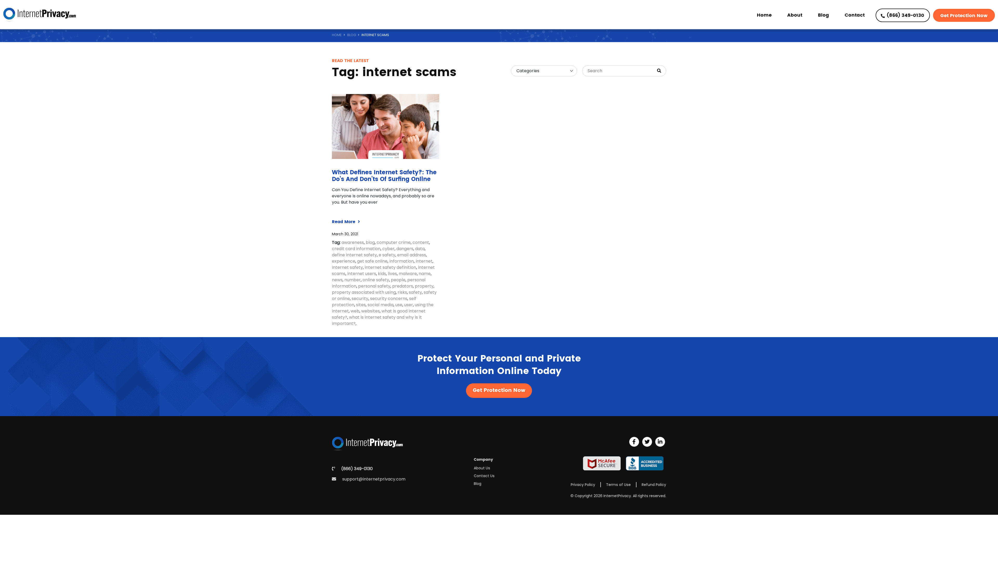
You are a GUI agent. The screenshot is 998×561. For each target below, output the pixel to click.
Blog (823, 15)
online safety (376, 280)
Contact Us (484, 475)
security (360, 299)
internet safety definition (390, 267)
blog (370, 242)
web (355, 311)
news (337, 280)
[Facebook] (634, 442)
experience (343, 261)
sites (361, 305)
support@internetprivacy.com (373, 479)
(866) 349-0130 (904, 15)
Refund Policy (654, 484)
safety (415, 292)
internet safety (347, 267)
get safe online (372, 261)
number (352, 280)
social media (380, 305)
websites (370, 311)
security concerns (388, 299)
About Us (482, 468)
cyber (388, 249)
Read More (344, 221)
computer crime (394, 242)
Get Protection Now (964, 15)
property (424, 286)
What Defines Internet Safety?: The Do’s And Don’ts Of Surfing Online (384, 176)
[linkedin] (660, 442)
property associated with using (364, 292)
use (398, 305)
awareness (353, 242)
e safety (387, 255)
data (420, 249)
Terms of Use (618, 484)
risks (402, 292)
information (401, 261)
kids (382, 274)
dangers (404, 249)
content (420, 242)
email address (411, 255)
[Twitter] (647, 442)
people (398, 280)
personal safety (374, 286)
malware (408, 274)
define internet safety (354, 255)
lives (392, 274)
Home (764, 15)
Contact (855, 15)
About (794, 15)
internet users (361, 274)
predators (402, 286)
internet (424, 261)
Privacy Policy (583, 484)
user (408, 305)
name (425, 274)
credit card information (356, 249)
